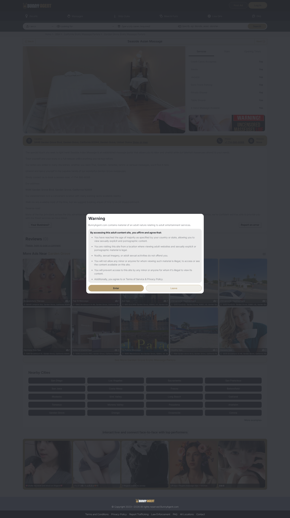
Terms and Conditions (97, 514)
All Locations (187, 514)
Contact (200, 514)
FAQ (175, 514)
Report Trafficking (139, 514)
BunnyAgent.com (169, 506)
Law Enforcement (160, 514)
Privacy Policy (119, 514)
